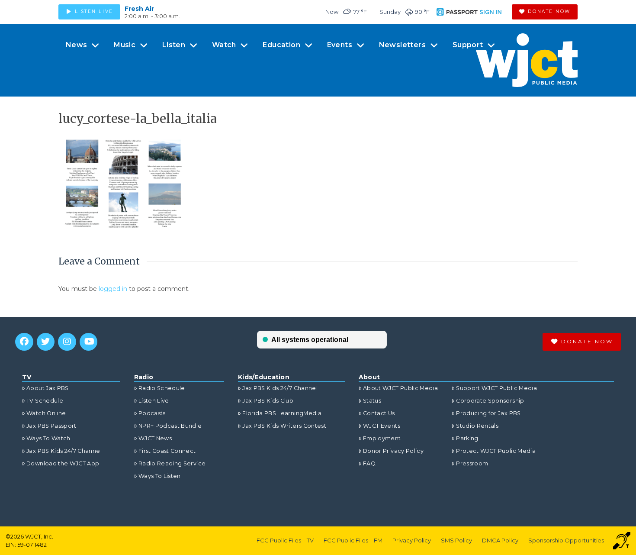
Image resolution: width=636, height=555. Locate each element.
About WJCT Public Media (400, 388)
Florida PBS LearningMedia (281, 413)
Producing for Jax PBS (488, 413)
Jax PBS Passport (51, 426)
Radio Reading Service (172, 463)
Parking (467, 438)
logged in (113, 289)
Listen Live (153, 400)
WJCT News (155, 438)
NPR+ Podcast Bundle (170, 426)
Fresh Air (139, 9)
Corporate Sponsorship (490, 400)
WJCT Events (381, 426)
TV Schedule (44, 400)
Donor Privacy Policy (393, 451)
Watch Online (46, 413)
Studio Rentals (477, 426)
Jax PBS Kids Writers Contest (284, 426)
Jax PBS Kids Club (267, 400)
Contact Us (379, 413)
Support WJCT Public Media (496, 388)
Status (372, 400)
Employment (382, 438)
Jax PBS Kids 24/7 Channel (64, 451)
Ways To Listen (159, 476)
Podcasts (152, 413)
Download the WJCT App (62, 463)
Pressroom (472, 463)
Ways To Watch (48, 438)
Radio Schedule (161, 388)
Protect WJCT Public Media (496, 451)
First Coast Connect (167, 451)
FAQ (369, 463)
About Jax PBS (47, 388)
